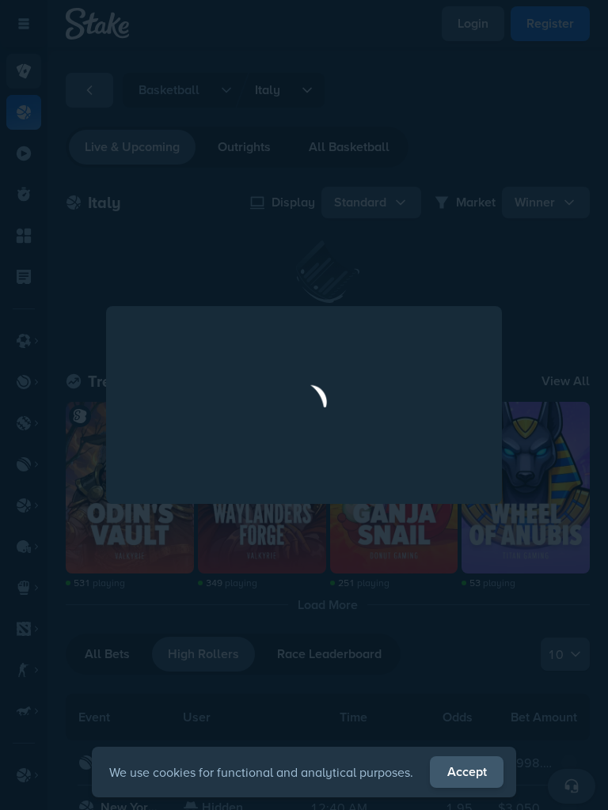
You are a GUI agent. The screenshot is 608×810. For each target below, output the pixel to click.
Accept (467, 772)
